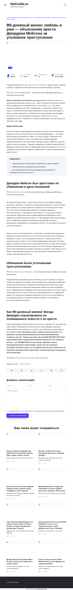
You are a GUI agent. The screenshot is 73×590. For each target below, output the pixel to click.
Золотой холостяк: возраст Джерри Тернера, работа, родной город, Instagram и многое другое (20, 489)
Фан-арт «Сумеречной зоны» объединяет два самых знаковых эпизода (51, 453)
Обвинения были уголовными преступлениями (29, 167)
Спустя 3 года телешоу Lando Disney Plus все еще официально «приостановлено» (51, 562)
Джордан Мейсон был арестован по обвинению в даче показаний (35, 163)
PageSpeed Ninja (41, 589)
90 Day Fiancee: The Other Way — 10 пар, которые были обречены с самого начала (20, 562)
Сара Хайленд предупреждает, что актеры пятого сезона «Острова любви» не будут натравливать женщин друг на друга (20, 525)
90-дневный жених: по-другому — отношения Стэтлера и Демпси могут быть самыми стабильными (51, 489)
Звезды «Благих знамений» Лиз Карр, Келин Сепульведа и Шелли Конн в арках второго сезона (20, 453)
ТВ (10, 67)
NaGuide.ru (19, 4)
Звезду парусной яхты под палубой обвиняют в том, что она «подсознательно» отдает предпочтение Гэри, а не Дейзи (52, 525)
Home (8, 17)
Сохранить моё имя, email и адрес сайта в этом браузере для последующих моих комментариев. (36, 411)
